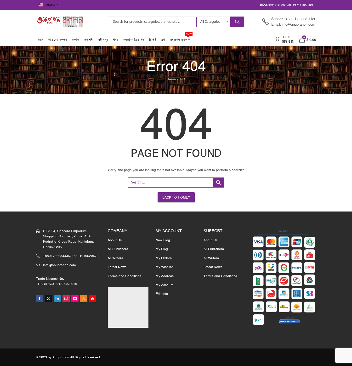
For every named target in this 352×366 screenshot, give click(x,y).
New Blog (163, 240)
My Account (164, 285)
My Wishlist (164, 267)
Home (171, 79)
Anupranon (60, 357)
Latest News (117, 267)
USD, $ (50, 5)
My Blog (162, 249)
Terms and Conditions (124, 276)
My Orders (164, 258)
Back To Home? (176, 197)
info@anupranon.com (59, 265)
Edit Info (162, 294)
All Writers (115, 258)
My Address (165, 276)
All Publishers (118, 249)
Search (237, 22)
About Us (115, 240)
